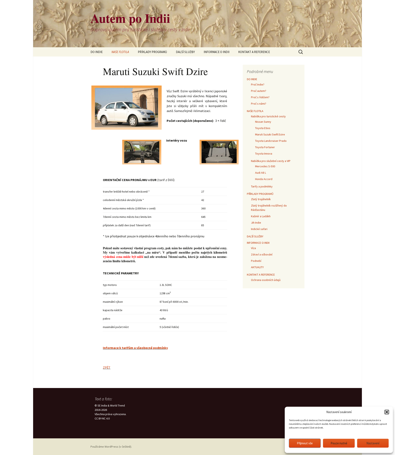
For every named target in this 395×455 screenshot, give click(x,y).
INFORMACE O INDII (216, 52)
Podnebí (256, 261)
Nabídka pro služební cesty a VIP (270, 161)
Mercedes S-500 (265, 166)
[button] (387, 412)
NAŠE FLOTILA (120, 52)
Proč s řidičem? (260, 97)
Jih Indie (256, 222)
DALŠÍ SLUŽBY (185, 52)
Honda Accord (263, 179)
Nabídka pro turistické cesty (268, 116)
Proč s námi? (258, 103)
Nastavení (372, 443)
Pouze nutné (339, 443)
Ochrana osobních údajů (266, 280)
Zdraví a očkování (261, 254)
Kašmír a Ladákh (261, 216)
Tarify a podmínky (262, 186)
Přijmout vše (305, 443)
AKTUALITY (257, 267)
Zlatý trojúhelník (261, 199)
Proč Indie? (257, 84)
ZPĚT (106, 367)
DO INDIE (97, 52)
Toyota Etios (262, 128)
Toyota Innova (263, 153)
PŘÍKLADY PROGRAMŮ (152, 52)
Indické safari (259, 229)
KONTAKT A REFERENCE (254, 52)
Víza (253, 248)
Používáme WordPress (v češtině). (111, 446)
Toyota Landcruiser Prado (271, 141)
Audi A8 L (260, 172)
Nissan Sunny (263, 122)
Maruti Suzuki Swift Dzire (270, 134)
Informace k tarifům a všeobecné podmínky (135, 348)
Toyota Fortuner (265, 147)
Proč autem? (258, 91)
